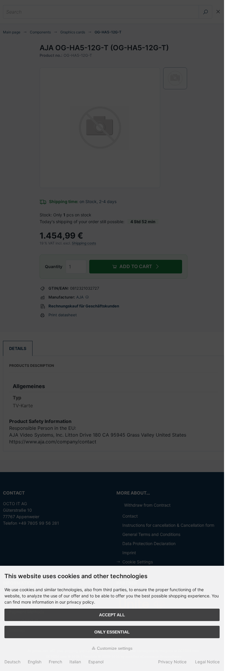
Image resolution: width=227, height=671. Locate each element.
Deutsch (12, 661)
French (55, 661)
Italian (75, 661)
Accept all (112, 614)
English (34, 661)
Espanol (95, 661)
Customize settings (114, 648)
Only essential (112, 632)
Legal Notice (207, 661)
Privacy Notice (172, 661)
